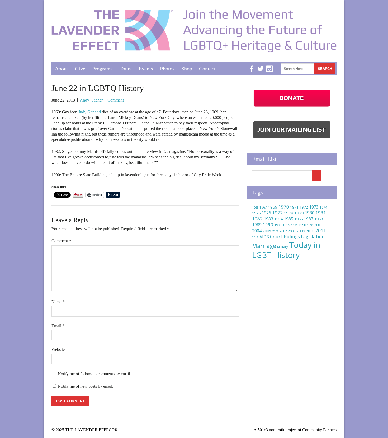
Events (146, 68)
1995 (286, 225)
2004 (257, 231)
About (61, 68)
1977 (277, 213)
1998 (302, 225)
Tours (126, 68)
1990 (268, 225)
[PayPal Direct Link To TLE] (291, 106)
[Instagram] (269, 64)
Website (58, 349)
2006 (275, 231)
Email (57, 326)
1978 (288, 212)
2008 (291, 231)
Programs (102, 68)
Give (80, 68)
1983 (268, 219)
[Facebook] (251, 64)
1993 (278, 225)
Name (58, 302)
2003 (318, 225)
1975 (256, 212)
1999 (310, 225)
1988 (318, 219)
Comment (115, 100)
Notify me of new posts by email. (85, 386)
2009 (300, 230)
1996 (294, 225)
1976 (266, 213)
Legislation (313, 236)
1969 (272, 207)
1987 (308, 219)
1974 (323, 207)
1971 (294, 207)
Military (282, 246)
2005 (267, 230)
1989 (257, 225)
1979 (299, 212)
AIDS (264, 237)
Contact (207, 68)
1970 (283, 207)
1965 (255, 207)
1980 (309, 213)
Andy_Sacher (91, 100)
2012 (255, 237)
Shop (186, 68)
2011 (320, 230)
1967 (263, 207)
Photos (167, 68)
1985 (288, 219)
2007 (283, 231)
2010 (310, 230)
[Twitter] (260, 64)
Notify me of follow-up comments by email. (94, 374)
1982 (257, 218)
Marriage (264, 245)
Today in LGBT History (286, 250)
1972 (304, 207)
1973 (314, 207)
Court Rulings (285, 236)
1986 (298, 219)
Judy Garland (89, 112)
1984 (278, 219)
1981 (320, 213)
